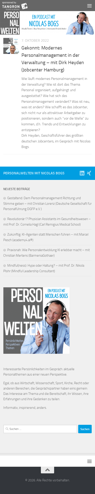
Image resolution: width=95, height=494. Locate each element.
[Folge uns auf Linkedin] (82, 173)
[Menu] (89, 5)
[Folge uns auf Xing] (89, 173)
